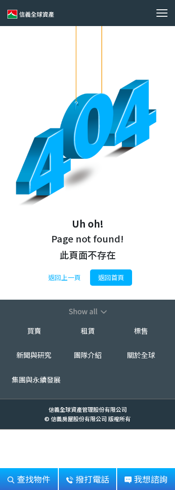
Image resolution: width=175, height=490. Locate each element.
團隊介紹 (88, 355)
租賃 (88, 331)
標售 (141, 331)
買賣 (34, 331)
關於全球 (141, 355)
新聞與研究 (33, 355)
